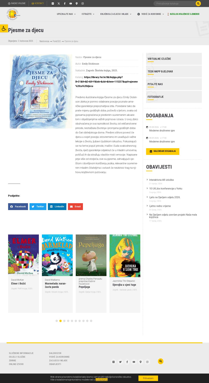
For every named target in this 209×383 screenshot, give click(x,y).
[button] (18, 206)
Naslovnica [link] (44, 41)
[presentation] (57, 321)
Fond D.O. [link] (57, 41)
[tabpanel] (23, 273)
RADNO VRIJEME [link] (18, 3)
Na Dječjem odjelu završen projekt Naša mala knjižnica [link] (173, 216)
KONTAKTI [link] (39, 3)
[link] (4, 28)
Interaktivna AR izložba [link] (161, 179)
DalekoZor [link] (55, 353)
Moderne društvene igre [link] (162, 130)
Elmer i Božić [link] (18, 283)
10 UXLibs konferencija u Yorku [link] (165, 188)
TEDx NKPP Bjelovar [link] (160, 71)
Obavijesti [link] (55, 364)
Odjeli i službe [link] (17, 357)
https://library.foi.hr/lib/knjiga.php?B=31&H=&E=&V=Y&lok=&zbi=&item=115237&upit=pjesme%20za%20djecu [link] (106, 82)
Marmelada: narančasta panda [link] (55, 285)
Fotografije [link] (156, 96)
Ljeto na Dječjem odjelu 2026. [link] (164, 197)
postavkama (101, 379)
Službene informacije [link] (21, 353)
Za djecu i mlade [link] (58, 360)
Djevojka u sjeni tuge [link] (124, 284)
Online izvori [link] (16, 364)
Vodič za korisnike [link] (59, 357)
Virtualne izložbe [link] (159, 58)
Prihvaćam (148, 378)
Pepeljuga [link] (84, 286)
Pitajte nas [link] (155, 84)
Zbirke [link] (12, 360)
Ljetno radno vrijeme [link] (160, 206)
